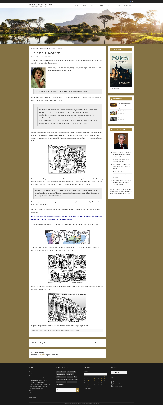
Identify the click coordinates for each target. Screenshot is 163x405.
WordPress (95, 403)
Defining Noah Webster (37, 382)
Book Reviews (70, 374)
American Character (61, 371)
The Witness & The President (39, 386)
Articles (109, 5)
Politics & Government (43, 48)
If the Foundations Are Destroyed (40, 384)
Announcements (71, 371)
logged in (42, 355)
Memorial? (99, 343)
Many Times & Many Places (38, 378)
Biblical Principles (61, 374)
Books (92, 5)
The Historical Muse (71, 382)
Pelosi (77, 330)
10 (88, 380)
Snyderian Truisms (73, 379)
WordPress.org (117, 386)
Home (77, 5)
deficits (61, 330)
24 (88, 384)
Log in (115, 382)
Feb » (89, 388)
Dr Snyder (36, 56)
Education (70, 376)
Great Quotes (128, 5)
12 (94, 380)
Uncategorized (60, 384)
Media (75, 376)
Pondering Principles (40, 4)
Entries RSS (116, 384)
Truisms (117, 5)
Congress (56, 330)
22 (104, 382)
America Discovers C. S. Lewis (39, 380)
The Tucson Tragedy (39, 343)
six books (122, 172)
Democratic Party (69, 330)
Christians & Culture (61, 376)
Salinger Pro (71, 403)
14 (101, 380)
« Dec (85, 388)
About (85, 5)
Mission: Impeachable (36, 388)
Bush (51, 330)
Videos (101, 5)
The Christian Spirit (61, 382)
